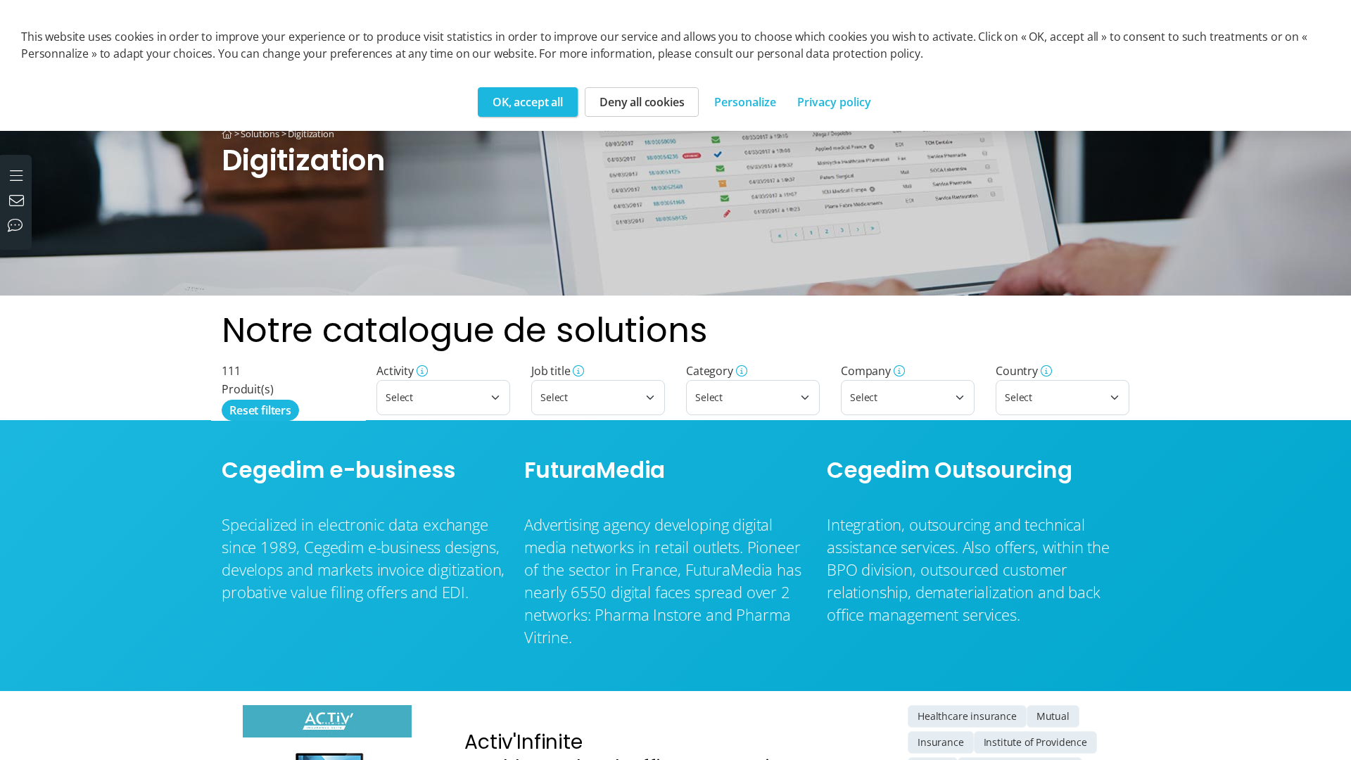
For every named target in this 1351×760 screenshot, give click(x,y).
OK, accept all (528, 102)
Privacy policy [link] (834, 102)
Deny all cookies (642, 102)
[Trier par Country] (1045, 371)
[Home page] (227, 133)
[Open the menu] (18, 174)
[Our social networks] (18, 226)
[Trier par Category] (740, 371)
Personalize (745, 102)
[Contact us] (18, 202)
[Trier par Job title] (578, 371)
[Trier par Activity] (421, 371)
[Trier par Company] (898, 371)
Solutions (260, 133)
